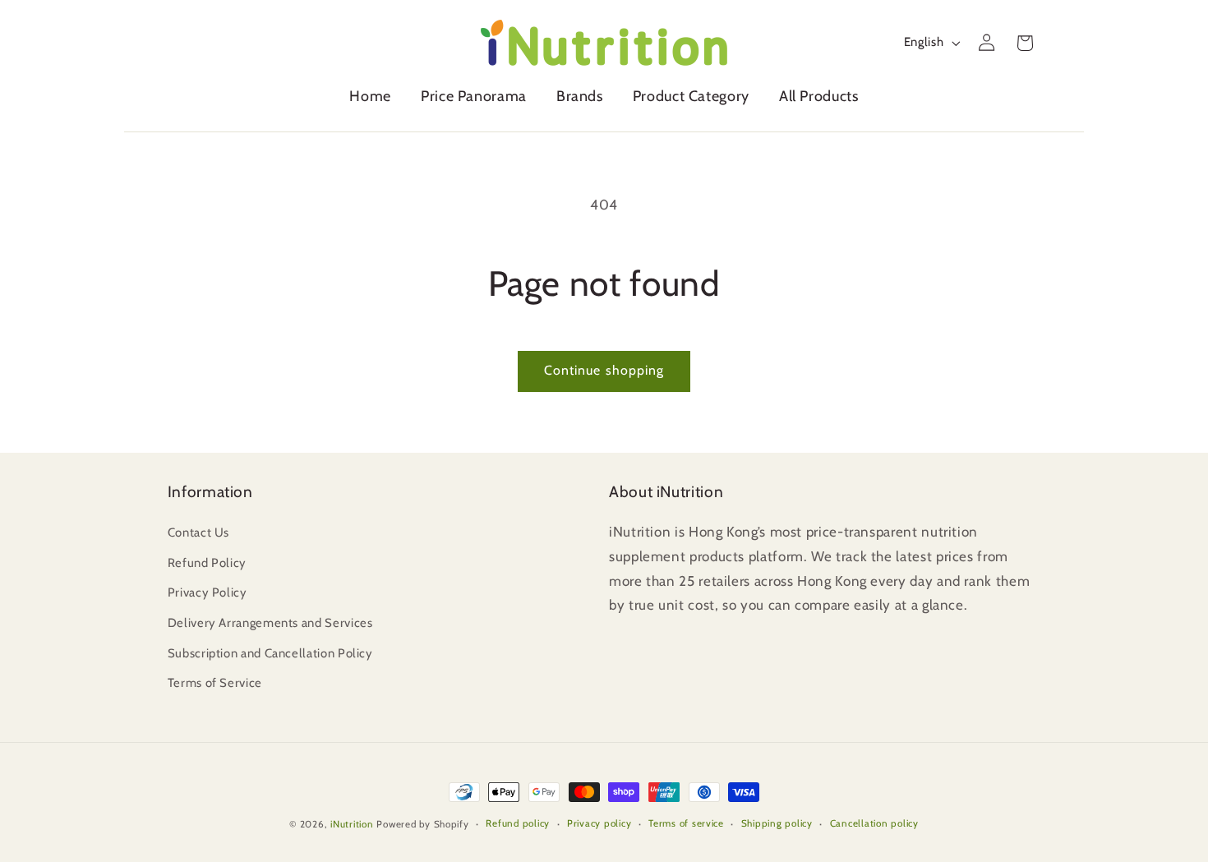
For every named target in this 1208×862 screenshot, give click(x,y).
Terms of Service (215, 682)
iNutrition (351, 824)
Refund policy (518, 823)
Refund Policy (207, 562)
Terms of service (686, 823)
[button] (580, 99)
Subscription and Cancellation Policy (270, 653)
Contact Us (198, 532)
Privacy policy (599, 823)
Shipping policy (777, 823)
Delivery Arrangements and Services (270, 622)
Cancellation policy (874, 823)
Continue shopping (604, 370)
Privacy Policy (207, 592)
